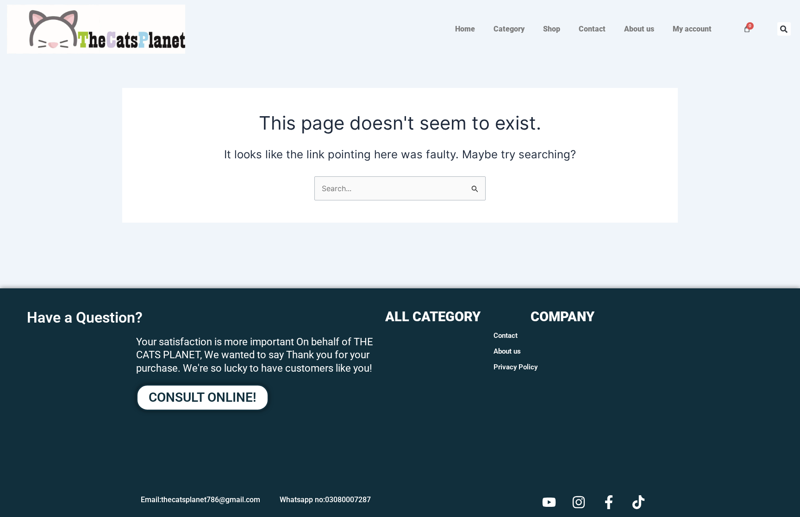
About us (639, 29)
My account (692, 29)
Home (465, 29)
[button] (784, 29)
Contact (592, 29)
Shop (551, 29)
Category (509, 29)
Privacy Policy (516, 367)
